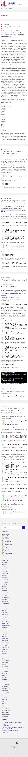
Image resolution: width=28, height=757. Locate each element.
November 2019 (5, 710)
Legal (14, 747)
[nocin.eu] (4, 3)
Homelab (6, 543)
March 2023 (4, 636)
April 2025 (4, 590)
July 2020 (4, 695)
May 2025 (4, 588)
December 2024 (5, 597)
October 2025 (4, 579)
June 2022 (4, 653)
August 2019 (4, 716)
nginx (2, 34)
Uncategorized (6, 24)
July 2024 (4, 606)
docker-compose (8, 32)
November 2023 (5, 621)
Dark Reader (15, 523)
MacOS (6, 547)
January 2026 (4, 573)
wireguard (3, 36)
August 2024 (4, 605)
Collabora (13, 30)
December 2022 (5, 642)
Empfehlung (7, 538)
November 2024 (5, 599)
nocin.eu (11, 3)
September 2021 (5, 669)
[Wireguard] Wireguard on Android (14, 201)
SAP (5, 550)
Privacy (14, 749)
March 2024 (4, 614)
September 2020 (5, 692)
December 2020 (5, 686)
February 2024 (5, 616)
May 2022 (4, 655)
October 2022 (4, 645)
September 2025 (5, 580)
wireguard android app (21, 214)
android (16, 203)
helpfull (9, 418)
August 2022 (4, 649)
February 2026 (5, 571)
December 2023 (5, 619)
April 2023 (4, 634)
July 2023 (4, 629)
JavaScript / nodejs (8, 544)
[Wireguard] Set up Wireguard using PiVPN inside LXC (12, 152)
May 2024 (4, 610)
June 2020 (4, 697)
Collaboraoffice (19, 30)
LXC (12, 156)
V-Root (18, 34)
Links (6, 546)
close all (7, 534)
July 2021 (4, 673)
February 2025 (5, 593)
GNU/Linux (7, 540)
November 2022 (5, 643)
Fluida (13, 753)
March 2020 (4, 703)
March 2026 (4, 569)
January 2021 (4, 684)
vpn (19, 203)
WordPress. (18, 753)
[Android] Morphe (5, 732)
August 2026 (4, 560)
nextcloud (21, 32)
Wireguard (5, 149)
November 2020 (5, 688)
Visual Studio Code (8, 553)
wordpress (8, 36)
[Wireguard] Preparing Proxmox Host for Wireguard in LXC (12, 409)
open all (3, 534)
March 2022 (4, 658)
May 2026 (4, 566)
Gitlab (14, 32)
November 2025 (5, 577)
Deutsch (6, 537)
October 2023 (4, 623)
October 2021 (4, 668)
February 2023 (5, 638)
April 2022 (4, 656)
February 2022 (5, 660)
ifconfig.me (21, 383)
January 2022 (4, 662)
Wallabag (22, 34)
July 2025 (4, 584)
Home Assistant (8, 541)
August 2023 (4, 627)
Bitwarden (5, 30)
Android (4, 198)
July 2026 (4, 562)
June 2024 (4, 608)
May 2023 (4, 632)
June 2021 (4, 675)
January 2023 (4, 640)
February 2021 (5, 682)
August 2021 (4, 671)
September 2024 (5, 603)
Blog (9, 30)
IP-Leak (15, 383)
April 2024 (4, 612)
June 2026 (4, 564)
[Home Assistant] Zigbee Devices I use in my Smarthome (12, 722)
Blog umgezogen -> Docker (11, 26)
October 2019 (4, 712)
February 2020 (5, 705)
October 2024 (4, 601)
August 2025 (4, 582)
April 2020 (4, 701)
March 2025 (4, 592)
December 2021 (5, 664)
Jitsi (17, 32)
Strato (10, 34)
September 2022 (5, 647)
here (22, 166)
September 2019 (5, 714)
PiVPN (7, 163)
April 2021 (4, 679)
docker (2, 32)
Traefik (14, 34)
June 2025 (4, 586)
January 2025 (4, 595)
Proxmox (7, 286)
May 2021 (4, 677)
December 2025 (5, 575)
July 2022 (4, 651)
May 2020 (4, 699)
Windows (6, 554)
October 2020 (4, 690)
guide (9, 416)
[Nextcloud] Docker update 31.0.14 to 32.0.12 (10, 730)
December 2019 (5, 708)
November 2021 (5, 666)
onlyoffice (7, 34)
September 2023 (5, 625)
